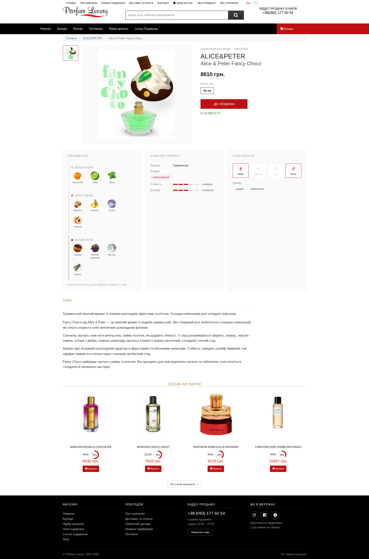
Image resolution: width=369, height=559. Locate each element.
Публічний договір (137, 524)
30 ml (207, 90)
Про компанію (88, 2)
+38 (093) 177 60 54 (206, 513)
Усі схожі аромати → (184, 484)
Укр (248, 2)
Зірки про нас (184, 2)
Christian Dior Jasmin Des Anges (278, 447)
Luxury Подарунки (146, 28)
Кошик (288, 28)
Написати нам (200, 532)
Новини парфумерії (113, 2)
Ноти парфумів (73, 529)
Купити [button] (92, 468)
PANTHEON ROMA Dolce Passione (215, 447)
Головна (71, 2)
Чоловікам (95, 28)
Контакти (163, 2)
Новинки (45, 28)
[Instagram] (254, 515)
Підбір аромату (118, 28)
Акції (66, 539)
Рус (255, 2)
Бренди (62, 28)
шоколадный (161, 177)
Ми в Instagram (206, 2)
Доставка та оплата (141, 2)
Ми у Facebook (229, 2)
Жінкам (78, 28)
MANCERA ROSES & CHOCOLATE (90, 447)
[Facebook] (265, 515)
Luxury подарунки (75, 534)
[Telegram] (275, 515)
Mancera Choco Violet (153, 447)
